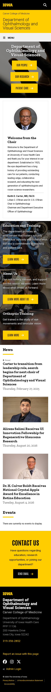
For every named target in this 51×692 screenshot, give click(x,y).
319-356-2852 (11, 641)
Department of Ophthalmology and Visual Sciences (20, 24)
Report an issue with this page (21, 653)
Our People (22, 65)
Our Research (22, 76)
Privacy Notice (8, 680)
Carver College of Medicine (16, 13)
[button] (45, 5)
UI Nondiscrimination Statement (30, 680)
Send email (23, 573)
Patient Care (22, 88)
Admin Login (13, 669)
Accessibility (9, 684)
